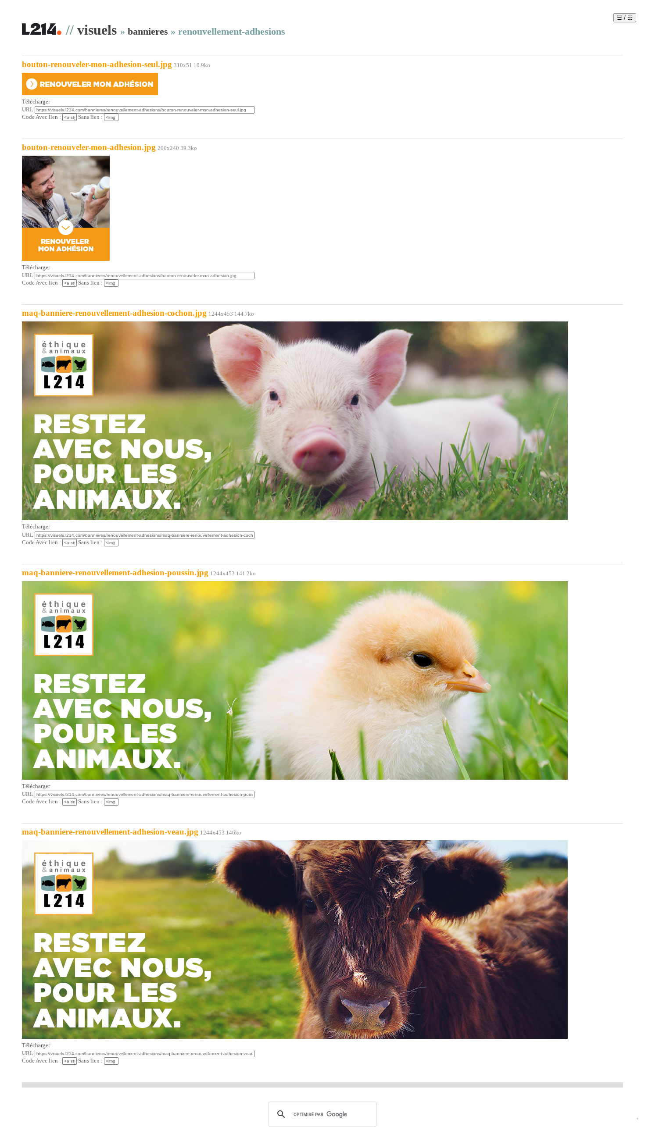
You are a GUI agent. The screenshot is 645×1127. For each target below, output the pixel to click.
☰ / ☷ (625, 17)
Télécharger (36, 102)
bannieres (148, 31)
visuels (97, 30)
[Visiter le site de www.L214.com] (41, 33)
